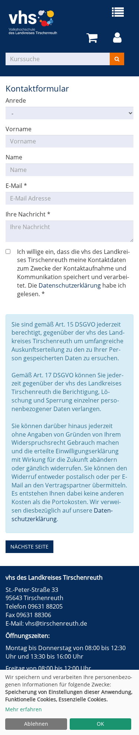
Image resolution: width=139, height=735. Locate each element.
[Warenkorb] (93, 38)
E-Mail (16, 186)
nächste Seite (29, 546)
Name (14, 157)
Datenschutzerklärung (70, 285)
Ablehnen (36, 723)
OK (100, 723)
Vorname (19, 129)
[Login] (118, 38)
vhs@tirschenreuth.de (56, 623)
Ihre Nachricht (28, 214)
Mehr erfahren (23, 709)
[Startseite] (37, 22)
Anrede (16, 100)
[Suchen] (117, 59)
